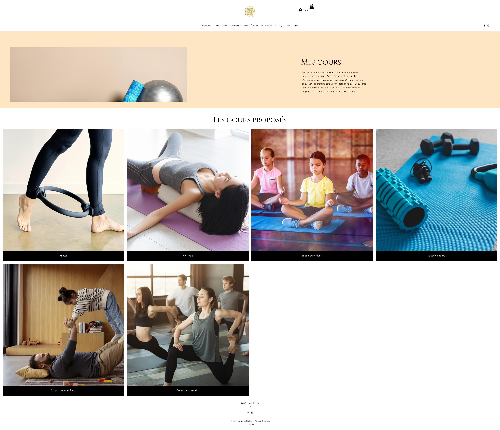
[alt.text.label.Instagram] (488, 25)
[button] (311, 6)
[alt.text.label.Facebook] (484, 25)
